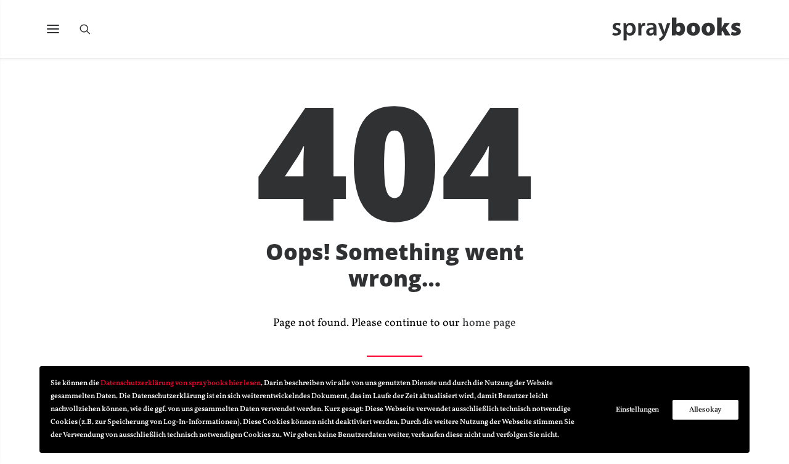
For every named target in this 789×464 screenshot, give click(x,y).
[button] (53, 29)
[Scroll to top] (763, 438)
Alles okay (705, 410)
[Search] (91, 29)
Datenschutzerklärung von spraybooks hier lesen (180, 383)
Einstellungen (637, 410)
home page (489, 323)
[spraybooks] (677, 29)
